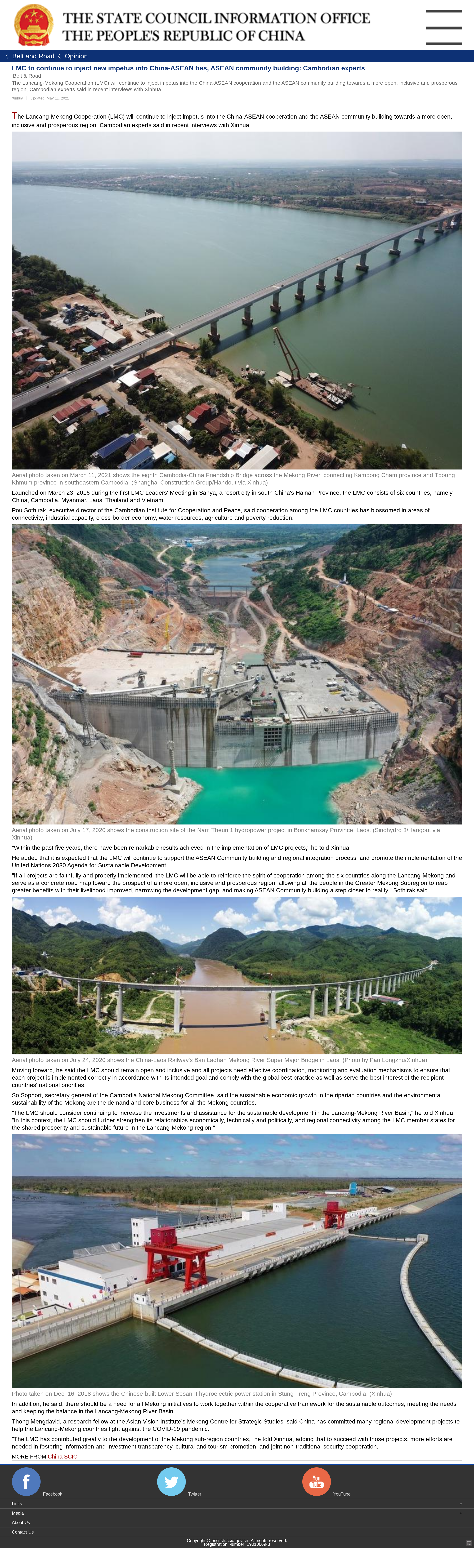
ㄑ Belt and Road (28, 56)
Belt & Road (27, 76)
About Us (21, 1522)
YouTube (342, 1493)
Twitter (194, 1493)
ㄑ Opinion (71, 56)
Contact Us (23, 1531)
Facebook (52, 1493)
